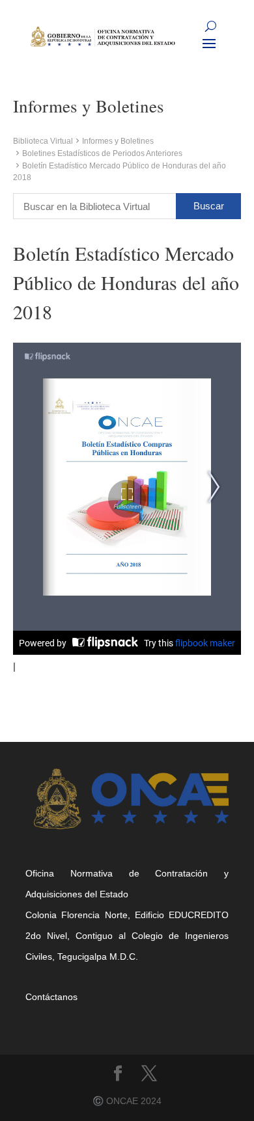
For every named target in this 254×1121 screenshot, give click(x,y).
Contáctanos (51, 997)
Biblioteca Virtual (43, 141)
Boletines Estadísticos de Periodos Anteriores (102, 153)
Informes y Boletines (118, 141)
